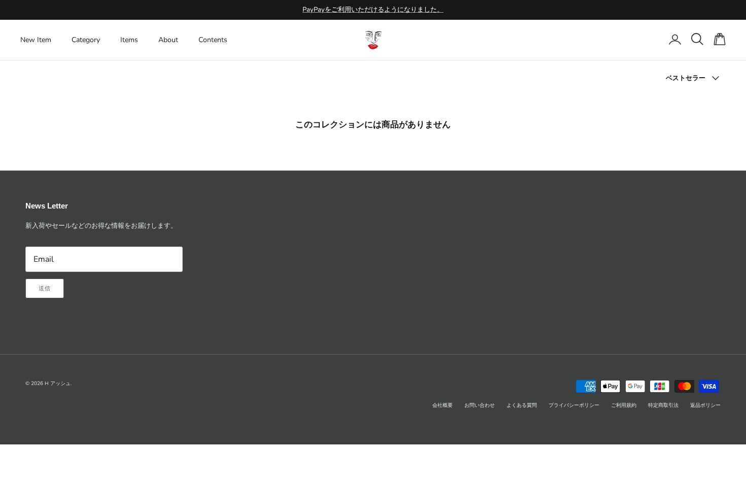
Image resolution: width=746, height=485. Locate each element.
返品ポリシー (705, 405)
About (168, 40)
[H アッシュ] (373, 40)
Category (86, 40)
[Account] (673, 39)
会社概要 (442, 405)
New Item (35, 40)
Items (129, 40)
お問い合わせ (479, 405)
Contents (212, 40)
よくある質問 (521, 405)
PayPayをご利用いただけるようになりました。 (373, 9)
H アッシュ (58, 383)
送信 (45, 288)
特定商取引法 (663, 405)
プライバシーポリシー (574, 405)
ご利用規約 (623, 405)
